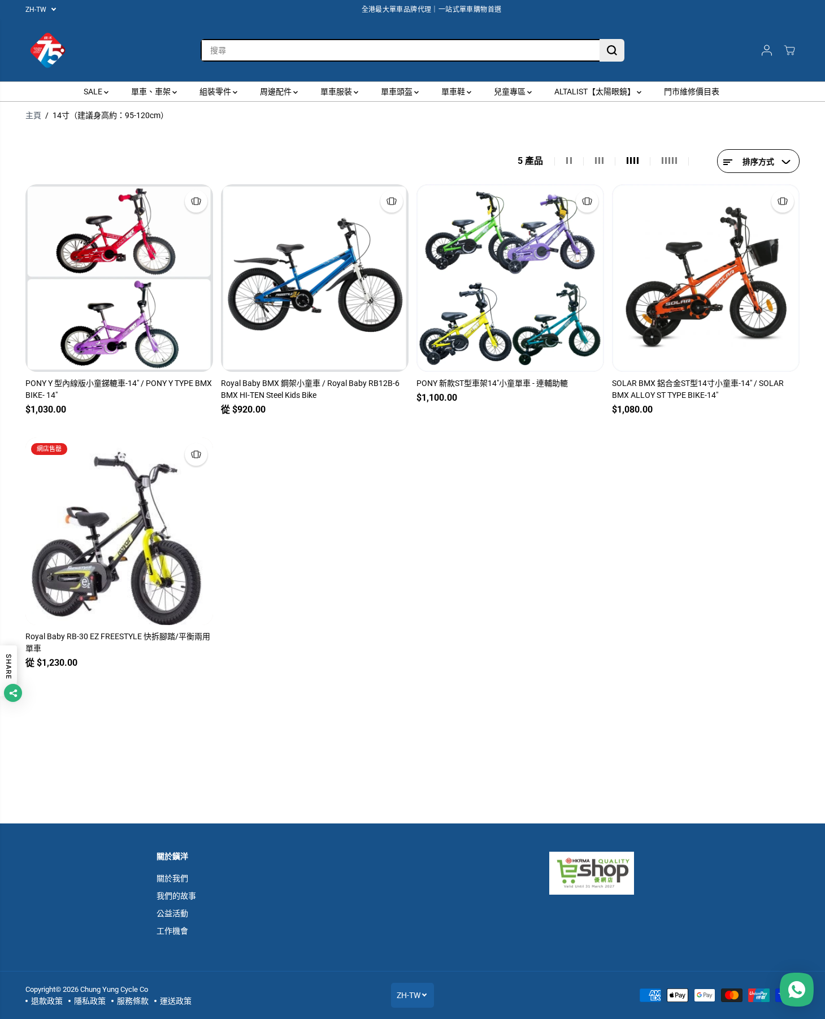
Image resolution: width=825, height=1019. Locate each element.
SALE (94, 91)
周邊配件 (276, 91)
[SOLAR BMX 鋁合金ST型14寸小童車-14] (706, 278)
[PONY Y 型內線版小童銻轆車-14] (119, 278)
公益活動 (172, 913)
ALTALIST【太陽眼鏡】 (595, 91)
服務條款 (133, 1000)
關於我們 (172, 878)
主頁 (33, 115)
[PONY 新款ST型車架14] (510, 278)
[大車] (789, 50)
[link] (609, 873)
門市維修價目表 (691, 91)
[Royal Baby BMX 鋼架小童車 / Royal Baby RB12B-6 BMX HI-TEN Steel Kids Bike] (315, 278)
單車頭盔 (397, 91)
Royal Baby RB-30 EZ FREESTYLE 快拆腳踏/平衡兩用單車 (117, 642)
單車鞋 (454, 91)
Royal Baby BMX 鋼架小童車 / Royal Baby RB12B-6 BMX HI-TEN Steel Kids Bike (310, 389)
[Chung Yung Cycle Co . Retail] (48, 50)
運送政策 (176, 1000)
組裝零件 (216, 91)
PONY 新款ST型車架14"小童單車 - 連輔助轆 (492, 383)
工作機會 (172, 930)
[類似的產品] (196, 201)
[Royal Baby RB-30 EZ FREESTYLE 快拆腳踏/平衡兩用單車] (119, 531)
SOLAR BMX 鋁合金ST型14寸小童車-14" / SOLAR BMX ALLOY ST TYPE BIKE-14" (698, 389)
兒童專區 (510, 91)
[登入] (767, 50)
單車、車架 (151, 91)
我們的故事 (176, 895)
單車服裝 (337, 91)
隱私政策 (90, 1000)
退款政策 (47, 1000)
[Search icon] (612, 50)
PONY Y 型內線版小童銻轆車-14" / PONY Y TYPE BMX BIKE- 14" (118, 389)
